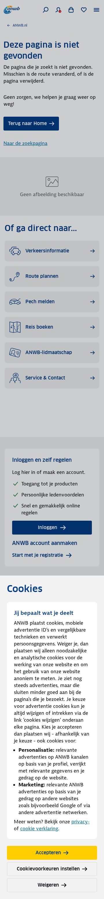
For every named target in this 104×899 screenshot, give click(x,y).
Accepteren (48, 853)
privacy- (80, 821)
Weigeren (48, 885)
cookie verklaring (39, 828)
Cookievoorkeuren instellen (48, 869)
